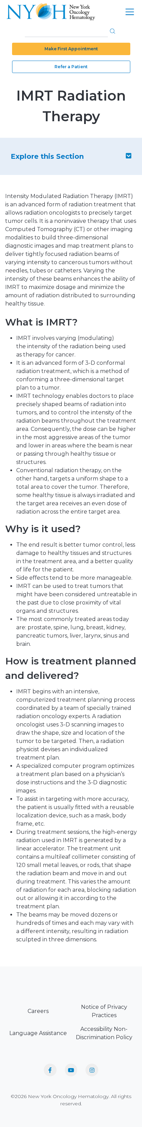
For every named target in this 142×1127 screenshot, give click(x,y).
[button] (112, 31)
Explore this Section (47, 156)
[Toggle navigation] (129, 12)
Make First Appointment (71, 48)
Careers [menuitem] (38, 1011)
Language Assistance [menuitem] (38, 1033)
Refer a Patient (71, 66)
